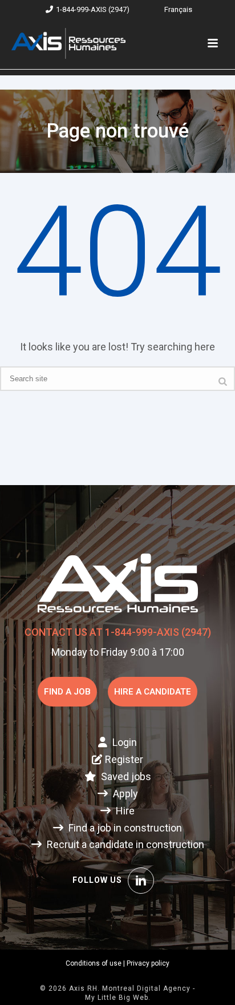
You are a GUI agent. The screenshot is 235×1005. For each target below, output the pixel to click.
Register (124, 759)
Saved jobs (125, 776)
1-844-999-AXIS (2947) (92, 9)
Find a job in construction (124, 828)
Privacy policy (148, 963)
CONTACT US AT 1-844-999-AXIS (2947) (118, 632)
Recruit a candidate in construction (124, 844)
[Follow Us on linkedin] (141, 880)
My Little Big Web (116, 998)
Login (123, 742)
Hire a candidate (152, 692)
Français (178, 9)
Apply (124, 794)
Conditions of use (93, 963)
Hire (124, 811)
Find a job (67, 692)
